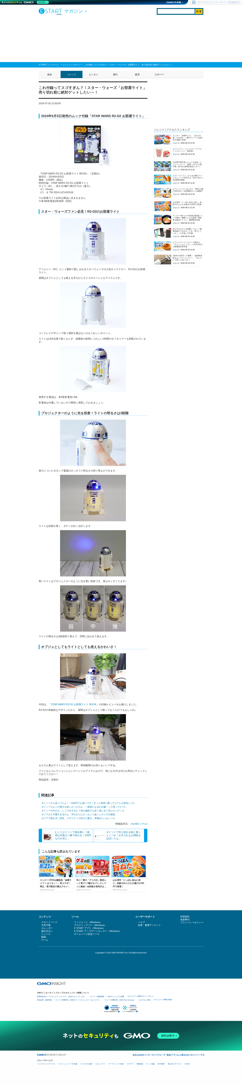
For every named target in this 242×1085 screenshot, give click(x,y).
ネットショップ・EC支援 (67, 1064)
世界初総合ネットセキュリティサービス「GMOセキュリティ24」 (61, 996)
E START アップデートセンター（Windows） (97, 931)
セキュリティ (100, 1064)
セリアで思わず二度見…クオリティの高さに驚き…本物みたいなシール (78, 818)
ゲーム (44, 940)
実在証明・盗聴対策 (44, 1000)
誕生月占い (47, 931)
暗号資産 (161, 1064)
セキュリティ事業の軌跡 (163, 1000)
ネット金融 (150, 1064)
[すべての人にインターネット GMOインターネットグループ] (219, 2)
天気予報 (46, 925)
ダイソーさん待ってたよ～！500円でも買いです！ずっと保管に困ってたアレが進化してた (88, 803)
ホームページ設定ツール (86, 934)
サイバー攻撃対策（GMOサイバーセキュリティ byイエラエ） (78, 1000)
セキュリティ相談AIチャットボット (141, 996)
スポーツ (159, 74)
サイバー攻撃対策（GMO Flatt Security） (120, 1000)
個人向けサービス (174, 1064)
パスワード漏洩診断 (96, 996)
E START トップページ (49, 65)
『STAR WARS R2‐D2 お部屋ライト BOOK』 (74, 704)
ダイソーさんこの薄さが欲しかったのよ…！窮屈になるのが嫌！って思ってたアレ (84, 807)
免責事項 (184, 919)
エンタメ (93, 74)
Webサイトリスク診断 (116, 996)
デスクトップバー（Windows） (90, 925)
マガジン (77, 65)
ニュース (46, 934)
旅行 (115, 74)
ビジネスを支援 (86, 1064)
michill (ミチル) (139, 823)
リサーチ (130, 1064)
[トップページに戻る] (51, 11)
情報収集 (139, 1064)
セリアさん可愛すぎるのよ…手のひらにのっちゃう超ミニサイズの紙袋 (78, 814)
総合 (49, 74)
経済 (137, 74)
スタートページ (49, 922)
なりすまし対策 (144, 1000)
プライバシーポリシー (191, 922)
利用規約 (184, 916)
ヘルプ (141, 922)
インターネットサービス (46, 1064)
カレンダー (47, 928)
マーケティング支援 (115, 1064)
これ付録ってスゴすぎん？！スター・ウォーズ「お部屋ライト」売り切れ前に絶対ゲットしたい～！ (128, 65)
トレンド (67, 65)
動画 (43, 937)
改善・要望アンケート (149, 925)
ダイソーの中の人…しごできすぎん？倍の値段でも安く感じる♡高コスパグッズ (82, 810)
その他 (186, 1064)
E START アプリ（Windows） (89, 928)
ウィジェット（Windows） (88, 922)
